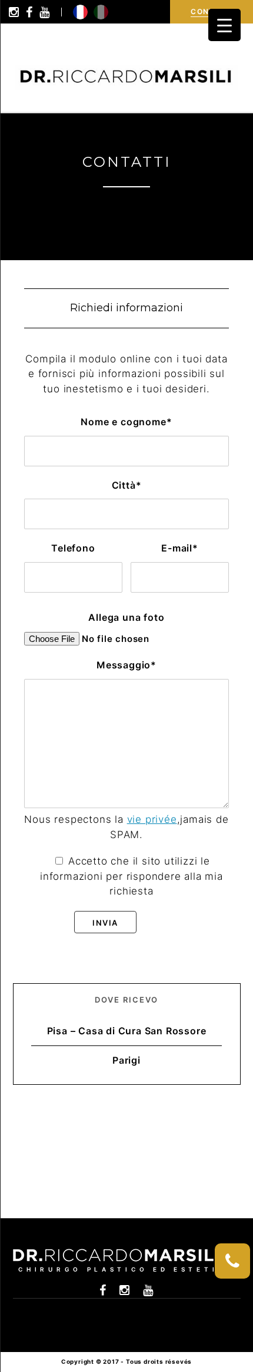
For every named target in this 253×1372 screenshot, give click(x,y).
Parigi (126, 1060)
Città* (127, 485)
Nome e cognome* (126, 422)
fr (80, 12)
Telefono (73, 548)
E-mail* (179, 548)
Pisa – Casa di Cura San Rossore (127, 1031)
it (101, 12)
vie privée (152, 819)
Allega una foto (126, 617)
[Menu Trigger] (224, 25)
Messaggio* (126, 665)
